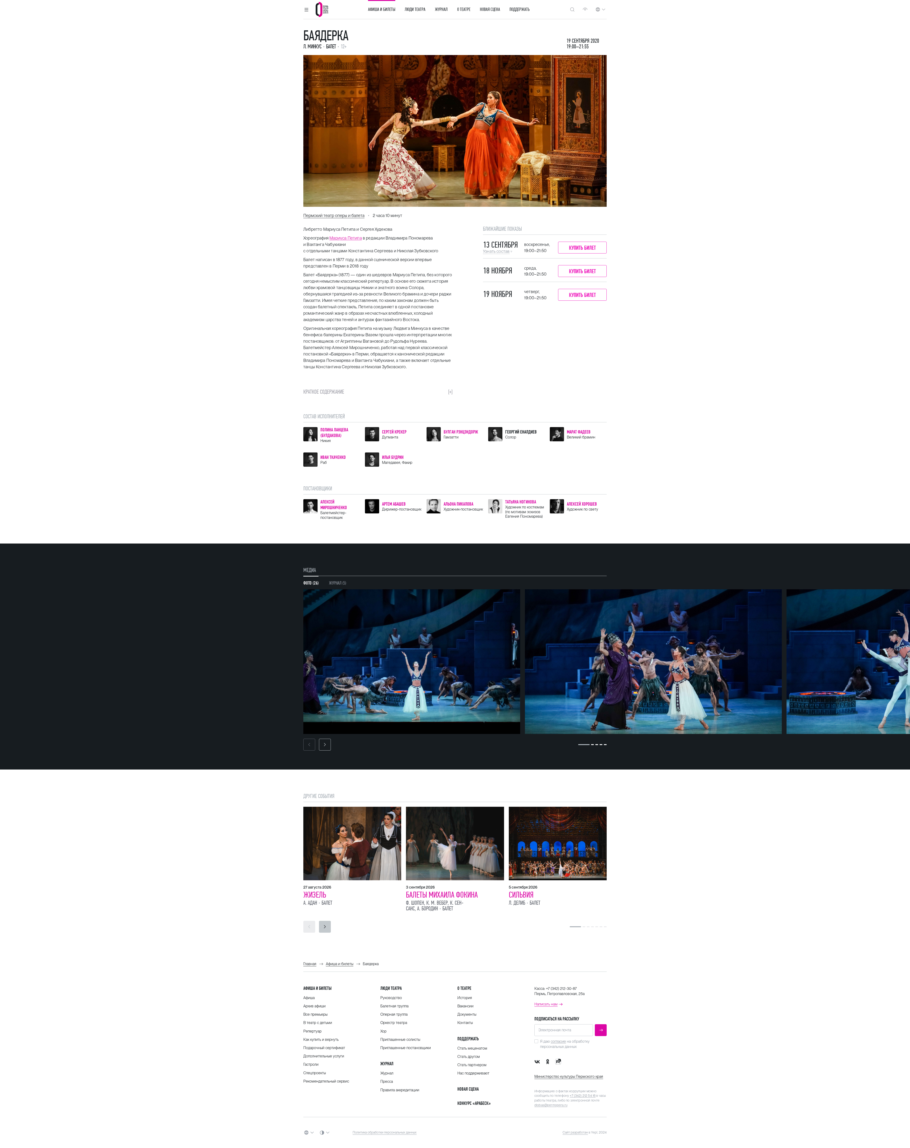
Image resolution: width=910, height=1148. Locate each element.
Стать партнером (472, 1065)
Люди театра (415, 9)
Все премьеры (315, 1014)
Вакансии (465, 1006)
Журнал (441, 9)
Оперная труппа (394, 1014)
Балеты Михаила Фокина (442, 895)
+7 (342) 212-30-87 (561, 988)
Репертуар (312, 1031)
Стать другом (468, 1056)
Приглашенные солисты (400, 1039)
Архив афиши (314, 1006)
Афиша (309, 998)
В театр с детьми (317, 1022)
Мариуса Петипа (345, 237)
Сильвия (521, 895)
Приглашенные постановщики (405, 1048)
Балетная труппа (394, 1006)
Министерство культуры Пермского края (568, 1076)
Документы (466, 1014)
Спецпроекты (314, 1073)
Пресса (386, 1081)
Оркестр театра (393, 1022)
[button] (306, 9)
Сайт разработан (575, 1132)
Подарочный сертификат (324, 1048)
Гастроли (310, 1064)
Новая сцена (490, 9)
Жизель (314, 895)
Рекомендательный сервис (326, 1081)
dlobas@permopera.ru (550, 1105)
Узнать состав (496, 251)
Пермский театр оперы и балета (333, 215)
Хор (383, 1031)
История (464, 998)
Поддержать (520, 9)
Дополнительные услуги (323, 1056)
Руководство (391, 998)
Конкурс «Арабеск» (474, 1103)
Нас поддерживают (473, 1073)
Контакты (465, 1022)
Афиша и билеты (381, 9)
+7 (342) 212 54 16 (583, 1095)
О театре (463, 9)
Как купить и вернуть (321, 1039)
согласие (558, 1041)
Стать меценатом (472, 1048)
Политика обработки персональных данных (385, 1132)
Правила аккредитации (399, 1090)
